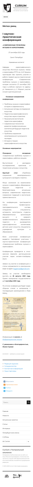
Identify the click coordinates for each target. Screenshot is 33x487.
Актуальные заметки (10, 420)
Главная (5, 411)
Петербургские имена (11, 433)
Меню (6, 17)
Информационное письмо (12, 339)
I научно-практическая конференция (12, 36)
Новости (6, 415)
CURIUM (20, 5)
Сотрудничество (10, 366)
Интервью (6, 428)
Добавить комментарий (17, 354)
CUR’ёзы (6, 437)
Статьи (5, 424)
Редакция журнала (11, 364)
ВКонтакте (10, 381)
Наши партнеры (10, 371)
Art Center (6, 441)
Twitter (8, 388)
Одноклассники (11, 384)
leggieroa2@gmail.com (21, 269)
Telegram (9, 391)
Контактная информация (13, 369)
